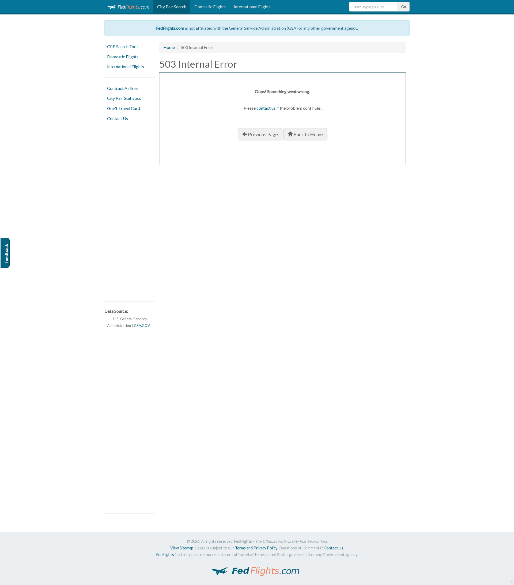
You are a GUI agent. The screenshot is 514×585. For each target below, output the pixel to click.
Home (169, 47)
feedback (6, 253)
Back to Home (308, 134)
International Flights (252, 6)
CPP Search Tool (122, 46)
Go (403, 6)
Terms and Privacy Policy (256, 548)
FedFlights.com (170, 27)
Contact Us (117, 118)
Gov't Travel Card (123, 108)
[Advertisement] (129, 215)
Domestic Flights (210, 6)
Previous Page (262, 134)
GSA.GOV (142, 325)
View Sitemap (181, 548)
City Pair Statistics (124, 98)
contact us (265, 107)
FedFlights (165, 554)
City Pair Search (171, 6)
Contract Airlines (122, 88)
